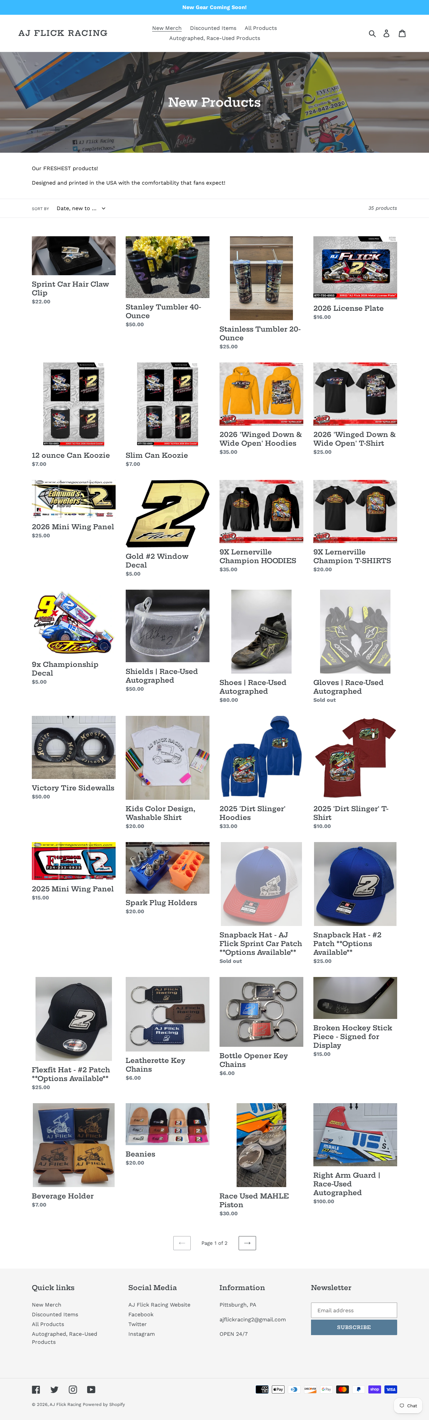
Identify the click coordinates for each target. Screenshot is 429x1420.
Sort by (40, 208)
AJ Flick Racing (63, 33)
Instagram (141, 1334)
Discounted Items (55, 1314)
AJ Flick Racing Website (159, 1305)
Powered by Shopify (104, 1404)
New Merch (46, 1305)
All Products (48, 1324)
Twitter (137, 1324)
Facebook (141, 1314)
